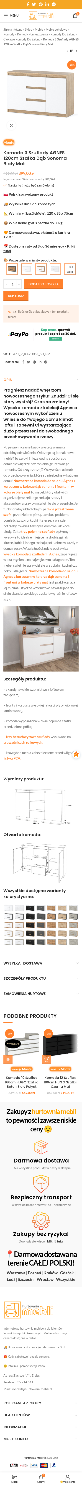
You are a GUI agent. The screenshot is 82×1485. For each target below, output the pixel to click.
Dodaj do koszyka (43, 284)
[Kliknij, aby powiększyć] (11, 125)
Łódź (11, 1279)
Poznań (34, 1272)
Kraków (51, 1272)
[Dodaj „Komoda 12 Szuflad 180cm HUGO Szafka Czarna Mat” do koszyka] (46, 1059)
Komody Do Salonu (63, 34)
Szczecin (25, 1279)
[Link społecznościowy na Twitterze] (34, 4)
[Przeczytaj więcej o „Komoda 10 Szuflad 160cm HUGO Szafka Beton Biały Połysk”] (8, 1059)
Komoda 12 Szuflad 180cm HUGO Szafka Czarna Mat (60, 1082)
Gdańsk (67, 1272)
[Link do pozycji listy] (41, 1375)
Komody (8, 34)
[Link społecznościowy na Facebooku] (28, 4)
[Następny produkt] (76, 51)
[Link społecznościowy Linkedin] (47, 4)
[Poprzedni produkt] (67, 51)
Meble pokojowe (56, 29)
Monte (8, 142)
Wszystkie (65, 1279)
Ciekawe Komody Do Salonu (21, 39)
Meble (39, 29)
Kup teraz (16, 296)
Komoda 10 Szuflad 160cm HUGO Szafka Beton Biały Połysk (21, 1082)
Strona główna (12, 29)
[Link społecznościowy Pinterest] (40, 4)
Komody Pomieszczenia (32, 34)
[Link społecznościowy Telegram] (53, 4)
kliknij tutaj (55, 1241)
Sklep (28, 29)
